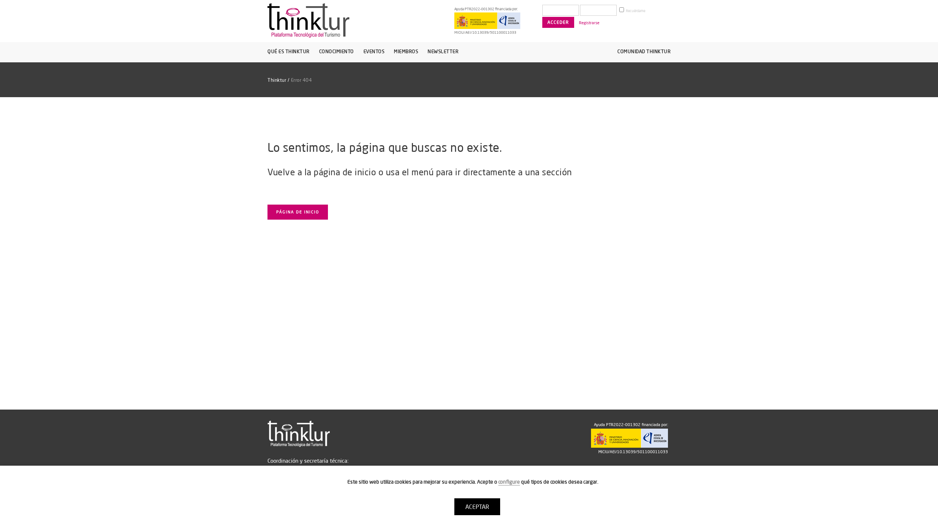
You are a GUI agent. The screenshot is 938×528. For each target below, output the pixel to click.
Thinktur (276, 80)
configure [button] (509, 481)
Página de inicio (297, 211)
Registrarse (589, 22)
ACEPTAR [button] (477, 506)
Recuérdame (635, 10)
